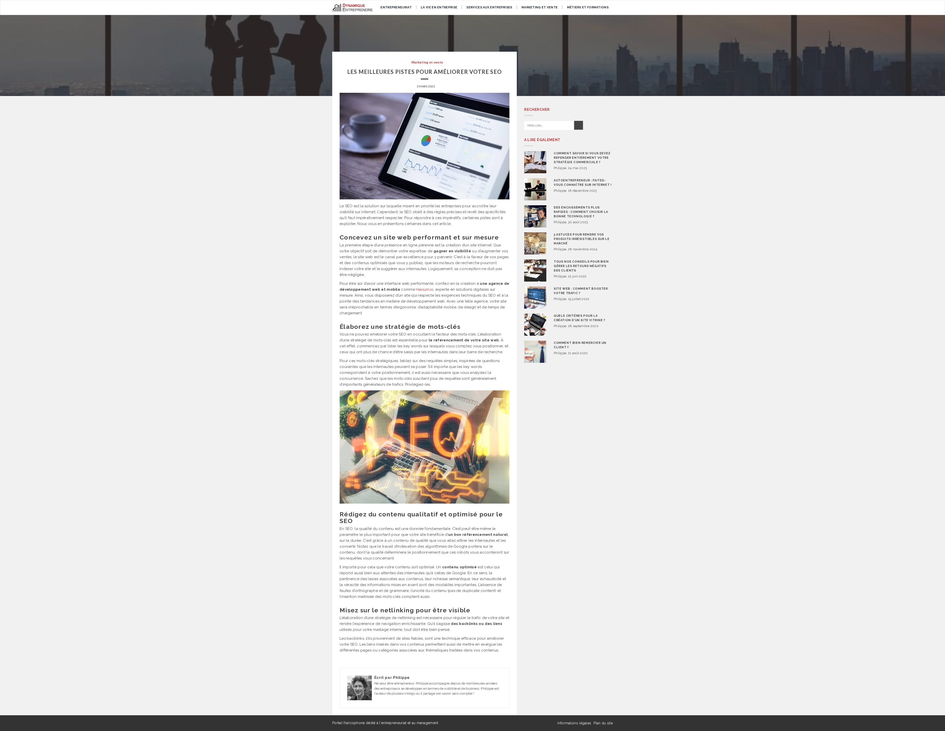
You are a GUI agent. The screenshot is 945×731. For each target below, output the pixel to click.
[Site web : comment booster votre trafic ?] (535, 297)
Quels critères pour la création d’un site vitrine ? (579, 318)
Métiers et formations (588, 7)
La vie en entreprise (439, 7)
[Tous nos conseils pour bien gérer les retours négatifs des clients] (535, 270)
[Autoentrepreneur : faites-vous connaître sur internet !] (535, 189)
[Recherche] (578, 125)
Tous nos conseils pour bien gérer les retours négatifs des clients (581, 266)
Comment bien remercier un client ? (580, 345)
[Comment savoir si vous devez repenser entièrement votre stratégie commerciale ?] (535, 162)
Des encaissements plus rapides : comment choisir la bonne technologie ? (581, 212)
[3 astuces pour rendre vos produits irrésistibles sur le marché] (535, 243)
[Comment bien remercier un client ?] (535, 352)
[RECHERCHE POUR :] (548, 125)
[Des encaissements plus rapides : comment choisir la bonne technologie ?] (535, 216)
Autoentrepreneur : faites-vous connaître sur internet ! (583, 183)
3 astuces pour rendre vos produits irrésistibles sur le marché (581, 239)
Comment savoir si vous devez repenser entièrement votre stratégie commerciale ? (582, 158)
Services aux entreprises (489, 7)
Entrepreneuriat (396, 7)
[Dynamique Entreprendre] (352, 7)
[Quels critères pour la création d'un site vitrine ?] (535, 325)
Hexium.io (424, 289)
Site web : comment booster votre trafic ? (581, 291)
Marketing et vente (539, 7)
